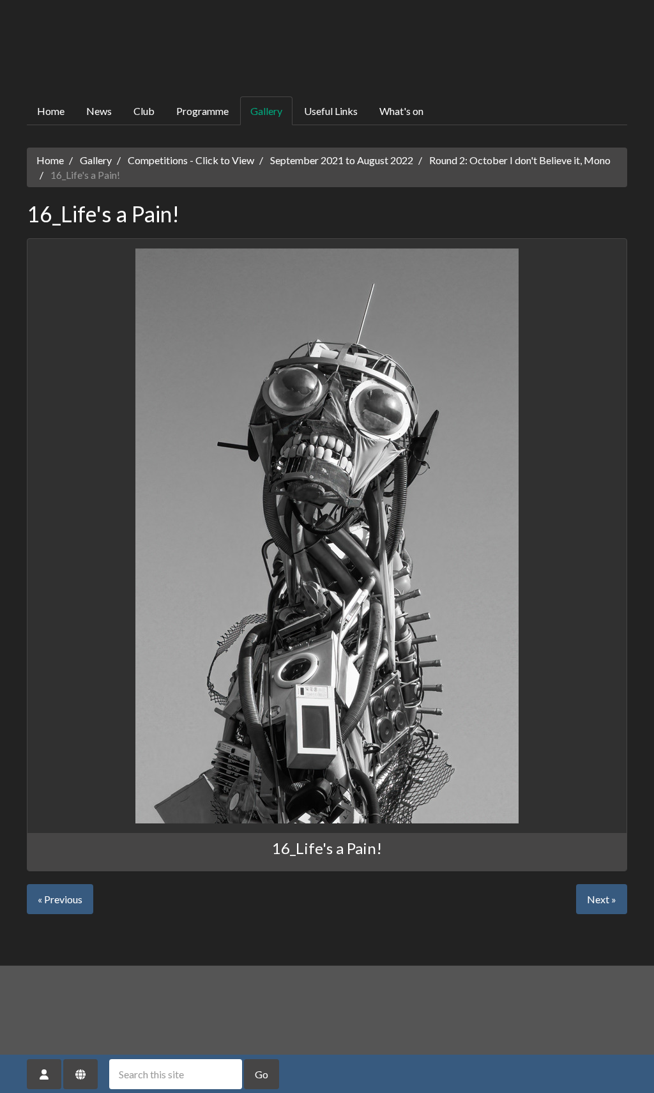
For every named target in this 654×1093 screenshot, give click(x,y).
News (99, 111)
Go (261, 1074)
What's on (401, 111)
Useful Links (331, 111)
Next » (601, 899)
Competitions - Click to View (191, 160)
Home (51, 111)
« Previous (60, 899)
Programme (202, 111)
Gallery (266, 111)
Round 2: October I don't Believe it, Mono (520, 160)
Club (144, 111)
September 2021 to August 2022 (341, 160)
